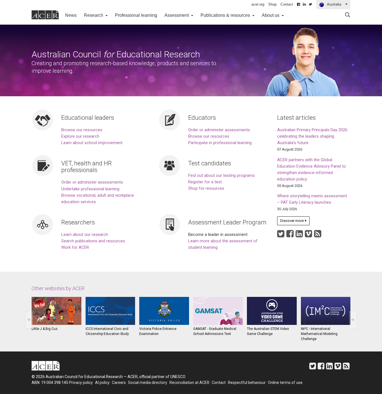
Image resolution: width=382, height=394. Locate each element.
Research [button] (94, 15)
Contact (286, 4)
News (72, 15)
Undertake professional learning (90, 188)
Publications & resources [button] (226, 15)
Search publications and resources (93, 240)
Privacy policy (81, 382)
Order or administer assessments (219, 129)
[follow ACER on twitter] (280, 235)
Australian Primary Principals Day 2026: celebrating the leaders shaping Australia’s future (312, 136)
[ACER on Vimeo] (308, 235)
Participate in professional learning (220, 142)
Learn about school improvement (91, 142)
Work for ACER (75, 247)
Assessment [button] (177, 15)
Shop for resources (206, 188)
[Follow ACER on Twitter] (310, 4)
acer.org (257, 4)
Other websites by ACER (58, 288)
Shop (272, 4)
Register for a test (205, 181)
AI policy (102, 382)
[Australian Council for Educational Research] (50, 367)
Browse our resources (81, 129)
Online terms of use (285, 382)
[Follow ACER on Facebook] (298, 4)
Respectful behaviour (247, 382)
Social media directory (147, 382)
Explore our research (80, 136)
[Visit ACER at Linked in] (299, 235)
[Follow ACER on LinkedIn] (304, 4)
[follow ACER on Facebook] (290, 235)
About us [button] (271, 15)
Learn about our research (84, 234)
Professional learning (136, 15)
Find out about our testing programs (221, 175)
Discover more (292, 221)
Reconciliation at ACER (189, 382)
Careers (119, 382)
